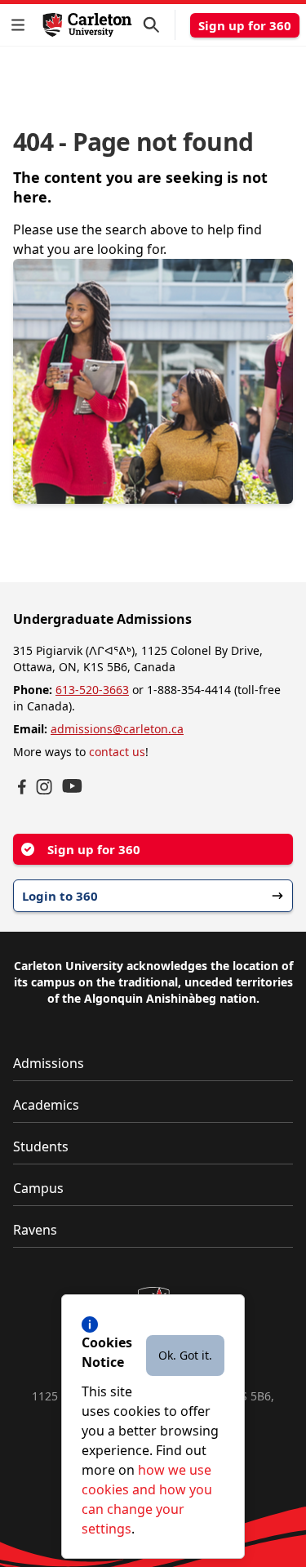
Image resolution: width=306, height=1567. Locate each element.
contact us (117, 751)
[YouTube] (72, 786)
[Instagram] (44, 787)
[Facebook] (22, 787)
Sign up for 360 (244, 25)
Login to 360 (60, 896)
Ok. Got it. (185, 1355)
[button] (21, 25)
